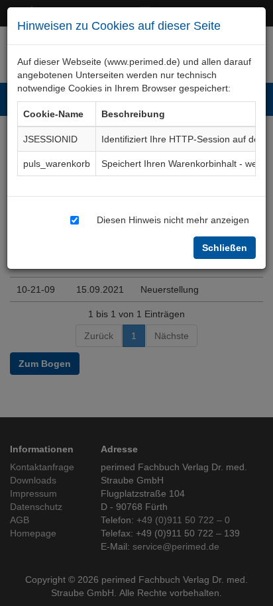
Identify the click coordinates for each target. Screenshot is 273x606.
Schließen (224, 247)
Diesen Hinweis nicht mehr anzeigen (173, 219)
